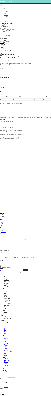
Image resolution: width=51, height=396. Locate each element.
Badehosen (5, 287)
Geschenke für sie (6, 358)
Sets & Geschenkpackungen (7, 30)
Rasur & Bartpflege (6, 350)
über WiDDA (4, 48)
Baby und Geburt (6, 309)
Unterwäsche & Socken (6, 280)
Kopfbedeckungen (6, 22)
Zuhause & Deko (5, 299)
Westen (5, 10)
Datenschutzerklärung (3, 224)
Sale (3, 45)
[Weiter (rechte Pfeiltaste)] (2, 395)
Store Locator (4, 51)
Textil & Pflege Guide (3, 231)
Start (0, 21)
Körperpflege (5, 348)
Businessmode (5, 312)
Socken (6, 339)
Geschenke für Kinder (6, 307)
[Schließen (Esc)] (5, 394)
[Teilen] (3, 394)
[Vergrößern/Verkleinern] (0, 394)
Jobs (1, 225)
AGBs (2, 223)
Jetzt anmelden (10, 1)
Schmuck (5, 289)
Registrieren (6, 382)
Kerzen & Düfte (6, 302)
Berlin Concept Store (3, 320)
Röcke (5, 9)
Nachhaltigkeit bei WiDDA (6, 370)
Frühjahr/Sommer (6, 363)
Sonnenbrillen (5, 290)
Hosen (5, 285)
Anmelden (5, 389)
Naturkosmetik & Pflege (5, 26)
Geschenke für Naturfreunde (7, 39)
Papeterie (5, 356)
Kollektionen (4, 317)
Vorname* (1, 253)
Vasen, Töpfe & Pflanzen (7, 35)
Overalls (5, 8)
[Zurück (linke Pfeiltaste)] (0, 395)
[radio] (4, 214)
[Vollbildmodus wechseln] (2, 394)
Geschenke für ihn (6, 38)
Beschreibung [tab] (2, 49)
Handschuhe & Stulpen (6, 344)
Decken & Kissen (6, 353)
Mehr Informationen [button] (2, 258)
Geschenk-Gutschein (6, 37)
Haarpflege (5, 28)
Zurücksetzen (3, 40)
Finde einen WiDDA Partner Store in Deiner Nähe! (17, 0)
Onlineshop (2, 6)
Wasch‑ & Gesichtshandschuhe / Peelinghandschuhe (10, 351)
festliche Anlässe (6, 365)
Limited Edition (6, 334)
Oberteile (5, 331)
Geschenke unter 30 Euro (7, 361)
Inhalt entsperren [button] (2, 259)
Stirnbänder (5, 291)
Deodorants (5, 349)
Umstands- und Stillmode (7, 13)
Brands (2, 47)
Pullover (5, 336)
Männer (3, 14)
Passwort (1, 378)
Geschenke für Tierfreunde (7, 40)
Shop (1, 21)
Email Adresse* (1, 252)
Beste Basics (5, 43)
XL (4, 80)
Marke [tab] (2, 50)
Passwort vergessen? (7, 379)
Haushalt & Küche (6, 355)
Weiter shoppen (1, 268)
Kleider (5, 7)
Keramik (5, 301)
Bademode (5, 12)
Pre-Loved (5, 46)
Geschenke (4, 36)
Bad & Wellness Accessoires (7, 300)
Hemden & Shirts (6, 15)
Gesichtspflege (5, 295)
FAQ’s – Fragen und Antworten (4, 229)
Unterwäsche (7, 286)
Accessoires (4, 288)
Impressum (2, 222)
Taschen (5, 341)
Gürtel (5, 25)
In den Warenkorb (2, 43)
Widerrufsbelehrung (3, 232)
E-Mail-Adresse (2, 384)
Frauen (3, 21)
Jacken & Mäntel (6, 11)
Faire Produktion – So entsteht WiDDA (7, 50)
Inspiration (4, 42)
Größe (1, 38)
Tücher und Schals (6, 24)
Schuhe (5, 346)
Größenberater (3, 230)
